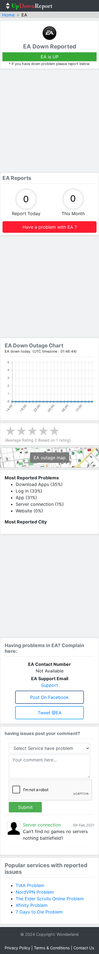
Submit (25, 807)
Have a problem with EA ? (50, 227)
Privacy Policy (17, 947)
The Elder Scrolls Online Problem (50, 898)
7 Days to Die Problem (39, 912)
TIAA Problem (30, 885)
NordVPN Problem (35, 892)
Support (49, 685)
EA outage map (50, 457)
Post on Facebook (49, 697)
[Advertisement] (49, 120)
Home (8, 15)
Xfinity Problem (32, 905)
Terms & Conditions (52, 947)
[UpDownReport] (29, 6)
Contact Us (83, 947)
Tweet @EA (50, 712)
